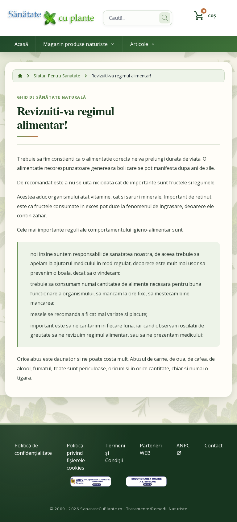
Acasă (21, 44)
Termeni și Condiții (115, 453)
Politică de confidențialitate (33, 449)
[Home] (51, 18)
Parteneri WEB (151, 449)
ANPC (183, 445)
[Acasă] (20, 75)
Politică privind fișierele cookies (76, 456)
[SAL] (90, 481)
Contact (213, 445)
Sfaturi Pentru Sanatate (57, 76)
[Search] (164, 17)
